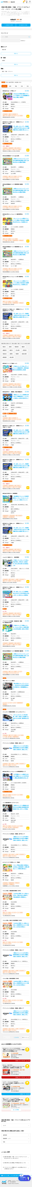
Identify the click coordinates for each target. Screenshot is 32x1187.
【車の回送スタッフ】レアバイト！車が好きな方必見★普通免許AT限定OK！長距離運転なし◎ (21, 686)
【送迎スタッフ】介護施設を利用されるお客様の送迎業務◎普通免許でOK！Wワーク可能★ (21, 807)
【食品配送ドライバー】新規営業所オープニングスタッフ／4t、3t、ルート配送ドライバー (21, 498)
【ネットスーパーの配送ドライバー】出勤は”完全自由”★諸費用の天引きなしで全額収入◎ (21, 220)
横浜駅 (17, 353)
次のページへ (25, 1037)
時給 (16, 86)
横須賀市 (17, 346)
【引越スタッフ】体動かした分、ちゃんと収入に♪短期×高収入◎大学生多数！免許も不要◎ (21, 627)
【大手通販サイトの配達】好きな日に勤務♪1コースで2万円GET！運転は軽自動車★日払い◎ (21, 776)
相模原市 (5, 350)
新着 (10, 86)
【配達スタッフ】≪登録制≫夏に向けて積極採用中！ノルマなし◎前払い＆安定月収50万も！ (21, 396)
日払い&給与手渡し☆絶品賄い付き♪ (14, 82)
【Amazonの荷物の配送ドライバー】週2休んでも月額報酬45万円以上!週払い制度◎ (21, 95)
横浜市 (4, 346)
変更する (16, 53)
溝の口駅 (12, 357)
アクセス (13, 1180)
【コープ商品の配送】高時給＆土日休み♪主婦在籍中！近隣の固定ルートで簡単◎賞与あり (21, 867)
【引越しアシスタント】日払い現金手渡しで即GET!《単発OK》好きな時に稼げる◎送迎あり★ (21, 563)
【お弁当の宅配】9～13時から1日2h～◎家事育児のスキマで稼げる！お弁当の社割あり (21, 925)
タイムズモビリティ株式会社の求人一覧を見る (11, 738)
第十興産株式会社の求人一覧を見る (9, 705)
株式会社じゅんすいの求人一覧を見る (10, 582)
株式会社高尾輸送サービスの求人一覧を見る (11, 179)
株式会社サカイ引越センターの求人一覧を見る (11, 338)
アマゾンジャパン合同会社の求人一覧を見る (11, 766)
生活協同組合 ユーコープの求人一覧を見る (11, 885)
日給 (22, 86)
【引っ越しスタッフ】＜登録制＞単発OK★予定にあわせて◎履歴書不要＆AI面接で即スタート (21, 128)
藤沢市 (11, 350)
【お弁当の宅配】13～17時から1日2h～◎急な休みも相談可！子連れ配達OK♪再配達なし (21, 895)
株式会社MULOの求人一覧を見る (9, 420)
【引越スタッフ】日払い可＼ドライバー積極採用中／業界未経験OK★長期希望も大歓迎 (21, 368)
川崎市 (10, 346)
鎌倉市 (23, 346)
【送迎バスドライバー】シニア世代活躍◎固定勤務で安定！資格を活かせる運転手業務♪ (21, 160)
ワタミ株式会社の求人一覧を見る (9, 915)
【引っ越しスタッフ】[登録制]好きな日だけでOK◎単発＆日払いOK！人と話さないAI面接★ (21, 593)
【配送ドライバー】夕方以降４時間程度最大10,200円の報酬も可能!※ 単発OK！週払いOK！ (21, 747)
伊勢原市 (25, 350)
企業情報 (9, 1180)
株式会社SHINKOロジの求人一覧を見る (10, 518)
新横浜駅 (5, 357)
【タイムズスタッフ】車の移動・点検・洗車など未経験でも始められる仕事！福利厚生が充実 (21, 717)
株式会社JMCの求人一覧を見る (8, 241)
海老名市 (5, 353)
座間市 (11, 353)
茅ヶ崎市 (18, 350)
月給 (28, 86)
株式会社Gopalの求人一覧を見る (9, 117)
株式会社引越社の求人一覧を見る (9, 646)
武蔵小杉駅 (24, 353)
